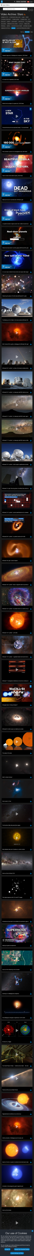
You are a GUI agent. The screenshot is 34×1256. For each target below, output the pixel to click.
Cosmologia (23, 19)
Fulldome (28, 21)
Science (18, 1)
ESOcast (3, 21)
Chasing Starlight (6, 19)
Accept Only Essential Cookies (22, 1249)
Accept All (7, 1249)
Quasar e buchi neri (17, 26)
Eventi (8, 21)
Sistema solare (27, 26)
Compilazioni (15, 19)
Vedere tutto (4, 17)
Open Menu (6, 5)
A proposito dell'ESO (14, 17)
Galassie (3, 23)
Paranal (3, 26)
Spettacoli (21, 21)
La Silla (21, 23)
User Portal (23, 1)
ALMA (23, 17)
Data (31, 32)
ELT (29, 19)
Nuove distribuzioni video (23, 28)
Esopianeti (14, 21)
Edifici (8, 26)
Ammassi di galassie (12, 23)
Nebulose (26, 23)
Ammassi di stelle (5, 28)
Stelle (13, 28)
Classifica (27, 32)
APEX (27, 17)
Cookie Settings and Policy (17, 1253)
